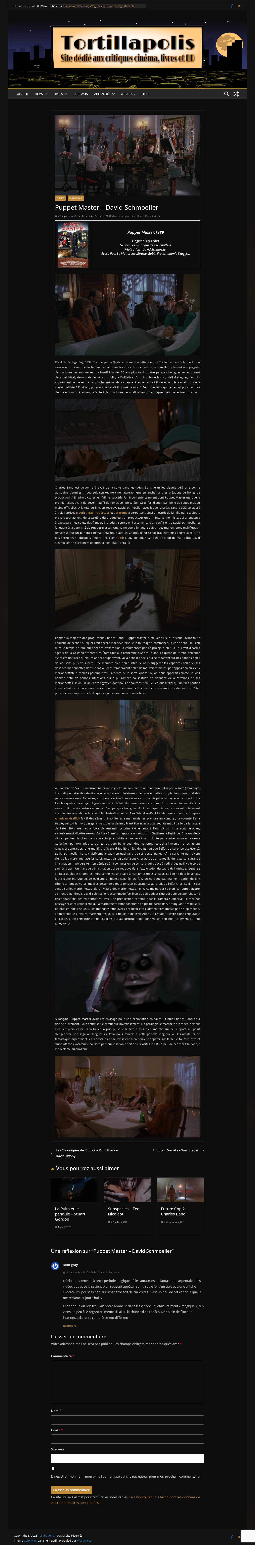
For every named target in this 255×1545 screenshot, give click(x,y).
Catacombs (121, 512)
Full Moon (137, 216)
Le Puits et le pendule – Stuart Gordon (70, 1214)
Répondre (69, 1326)
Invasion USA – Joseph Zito (82, 6)
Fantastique (75, 198)
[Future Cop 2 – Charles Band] (180, 1180)
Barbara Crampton (119, 216)
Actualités (102, 94)
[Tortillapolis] (127, 22)
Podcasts (81, 94)
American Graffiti (67, 818)
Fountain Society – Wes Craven (176, 1150)
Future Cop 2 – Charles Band (174, 1211)
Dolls (121, 538)
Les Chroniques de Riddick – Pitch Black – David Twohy (87, 1153)
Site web (57, 1449)
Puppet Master (153, 216)
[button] (45, 94)
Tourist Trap (85, 512)
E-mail (57, 1430)
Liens (145, 94)
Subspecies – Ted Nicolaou (123, 1211)
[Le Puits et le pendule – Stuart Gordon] (74, 1180)
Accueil (22, 94)
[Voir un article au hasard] (236, 94)
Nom (56, 1411)
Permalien (114, 1272)
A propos (128, 94)
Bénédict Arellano (94, 216)
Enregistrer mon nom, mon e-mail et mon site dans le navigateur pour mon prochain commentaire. (125, 1476)
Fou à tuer (102, 512)
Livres (58, 94)
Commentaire (62, 1356)
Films (39, 94)
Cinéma (60, 198)
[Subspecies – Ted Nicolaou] (127, 1180)
